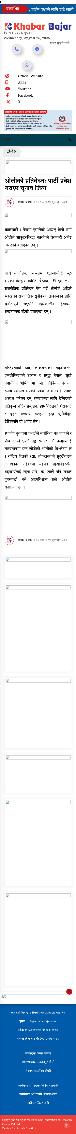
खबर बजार (25, 202)
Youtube (24, 89)
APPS (22, 83)
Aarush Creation (26, 1129)
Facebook (25, 96)
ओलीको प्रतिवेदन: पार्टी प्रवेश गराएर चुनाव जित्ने (38, 185)
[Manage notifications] (66, 1125)
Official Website (30, 76)
